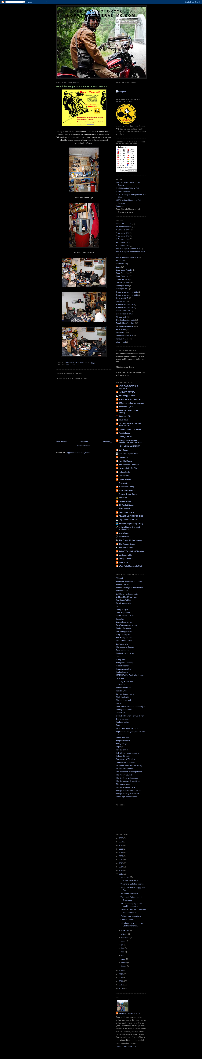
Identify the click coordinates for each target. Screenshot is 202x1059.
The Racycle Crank (127, 544)
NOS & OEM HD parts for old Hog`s (130, 706)
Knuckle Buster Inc (123, 688)
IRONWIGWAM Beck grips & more (130, 675)
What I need (121, 342)
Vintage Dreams (125, 559)
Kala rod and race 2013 (125, 307)
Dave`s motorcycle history (126, 625)
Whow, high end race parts (126, 797)
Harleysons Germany (124, 663)
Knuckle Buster (125, 461)
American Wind (125, 416)
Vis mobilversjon (83, 446)
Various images (122, 339)
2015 (121, 874)
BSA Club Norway (123, 191)
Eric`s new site (122, 644)
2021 (121, 853)
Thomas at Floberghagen (126, 787)
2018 (121, 863)
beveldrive (123, 420)
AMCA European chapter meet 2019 (130, 252)
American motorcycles (129, 1013)
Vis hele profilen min (126, 1047)
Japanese (120, 678)
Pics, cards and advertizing (127, 728)
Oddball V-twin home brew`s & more (130, 716)
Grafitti (118, 656)
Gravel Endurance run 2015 (127, 292)
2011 (121, 981)
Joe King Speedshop (124, 681)
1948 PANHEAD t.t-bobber (130, 399)
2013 (121, 974)
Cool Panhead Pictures (125, 616)
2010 (121, 985)
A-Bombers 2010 (122, 233)
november (125, 930)
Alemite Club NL (122, 584)
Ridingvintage (121, 743)
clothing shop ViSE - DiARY (131, 429)
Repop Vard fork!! (123, 737)
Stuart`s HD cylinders (124, 769)
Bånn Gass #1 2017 (124, 270)
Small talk (71, 364)
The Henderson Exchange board (129, 772)
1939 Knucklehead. (123, 223)
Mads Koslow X (122, 697)
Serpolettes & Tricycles (125, 759)
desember (125, 877)
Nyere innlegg (61, 441)
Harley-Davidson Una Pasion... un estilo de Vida (130, 441)
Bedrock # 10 (121, 264)
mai (123, 952)
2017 (121, 867)
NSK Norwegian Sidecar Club (127, 188)
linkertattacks (124, 472)
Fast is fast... (124, 433)
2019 (121, 860)
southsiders (124, 537)
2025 (121, 838)
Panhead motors (122, 722)
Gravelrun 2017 (122, 298)
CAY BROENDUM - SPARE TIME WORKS (130, 425)
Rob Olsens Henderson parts (127, 753)
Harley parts (121, 659)
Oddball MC (120, 713)
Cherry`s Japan (122, 609)
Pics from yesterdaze (124, 326)
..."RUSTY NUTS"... (127, 392)
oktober (124, 934)
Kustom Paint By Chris (128, 468)
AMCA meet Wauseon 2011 (127, 257)
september (125, 937)
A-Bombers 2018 (122, 245)
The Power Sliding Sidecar (130, 540)
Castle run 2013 (122, 279)
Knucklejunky (121, 691)
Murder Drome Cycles (128, 494)
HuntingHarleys (122, 672)
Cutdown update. (127, 920)
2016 (121, 870)
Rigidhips (119, 747)
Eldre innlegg (107, 441)
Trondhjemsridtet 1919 (125, 336)
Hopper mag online (123, 669)
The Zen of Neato (126, 548)
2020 (121, 856)
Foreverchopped (122, 650)
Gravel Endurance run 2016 (127, 295)
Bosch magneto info (124, 603)
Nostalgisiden (125, 501)
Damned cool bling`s (124, 622)
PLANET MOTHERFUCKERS (131, 516)
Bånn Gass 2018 (122, 273)
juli (122, 945)
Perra (118, 725)
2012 (121, 978)
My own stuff (121, 317)
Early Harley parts (123, 634)
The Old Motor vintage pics (127, 778)
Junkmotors (120, 684)
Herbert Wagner (122, 666)
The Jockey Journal (124, 775)
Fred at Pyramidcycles (125, 653)
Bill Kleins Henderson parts (127, 594)
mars (123, 959)
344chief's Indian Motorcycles (131, 403)
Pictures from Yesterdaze (131, 916)
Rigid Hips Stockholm (128, 520)
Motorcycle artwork (123, 700)
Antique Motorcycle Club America (129, 588)
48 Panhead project (124, 227)
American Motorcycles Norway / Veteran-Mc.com (101, 13)
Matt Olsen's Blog (126, 487)
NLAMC (119, 703)
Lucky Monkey (125, 479)
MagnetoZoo (124, 483)
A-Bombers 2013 (122, 239)
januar (124, 966)
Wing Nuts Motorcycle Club (130, 566)
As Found (120, 261)
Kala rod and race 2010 (125, 304)
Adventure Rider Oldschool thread (129, 581)
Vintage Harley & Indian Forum (128, 791)
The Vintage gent (123, 784)
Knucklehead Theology (129, 465)
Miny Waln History (127, 490)
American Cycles (126, 407)
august (124, 941)
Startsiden (84, 441)
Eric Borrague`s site (124, 638)
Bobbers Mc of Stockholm (126, 597)
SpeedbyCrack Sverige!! (125, 762)
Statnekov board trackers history (129, 765)
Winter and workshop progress (133, 884)
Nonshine (123, 498)
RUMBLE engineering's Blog (131, 523)
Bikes (118, 267)
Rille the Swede (122, 750)
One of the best (122, 719)
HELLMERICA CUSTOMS (129, 446)
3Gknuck (119, 578)
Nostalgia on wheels (124, 710)
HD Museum (121, 301)
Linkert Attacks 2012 (124, 314)
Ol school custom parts (125, 320)
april (123, 955)
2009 (121, 988)
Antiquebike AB (122, 591)
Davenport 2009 (122, 286)
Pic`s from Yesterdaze (129, 894)
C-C (117, 606)
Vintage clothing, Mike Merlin (127, 794)
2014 (121, 970)
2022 (121, 849)
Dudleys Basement (123, 628)
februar (124, 963)
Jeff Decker (123, 450)
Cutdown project (122, 282)
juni (122, 948)
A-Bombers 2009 (122, 230)
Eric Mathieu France (124, 641)
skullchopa (123, 533)
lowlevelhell (124, 476)
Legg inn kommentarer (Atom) (77, 453)
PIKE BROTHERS (126, 512)
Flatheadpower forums (125, 647)
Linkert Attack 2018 (124, 311)
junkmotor (123, 457)
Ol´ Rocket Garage (126, 505)
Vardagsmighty (125, 555)
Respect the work (123, 740)
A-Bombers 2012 (122, 236)
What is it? (123, 562)
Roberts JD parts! (123, 756)
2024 (121, 842)
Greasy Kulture (125, 437)
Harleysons (120, 206)
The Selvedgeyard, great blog (127, 781)
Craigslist (120, 619)
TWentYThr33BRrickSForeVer (131, 551)
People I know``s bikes (125, 323)
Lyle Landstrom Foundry (125, 694)
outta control (124, 509)
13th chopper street (127, 396)
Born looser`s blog (123, 600)
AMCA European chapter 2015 (128, 248)
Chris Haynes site (123, 613)
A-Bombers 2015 (122, 242)
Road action (121, 329)
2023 (121, 845)
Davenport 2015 (122, 289)
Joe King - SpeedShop (128, 454)
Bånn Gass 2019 (122, 276)
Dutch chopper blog (124, 631)
